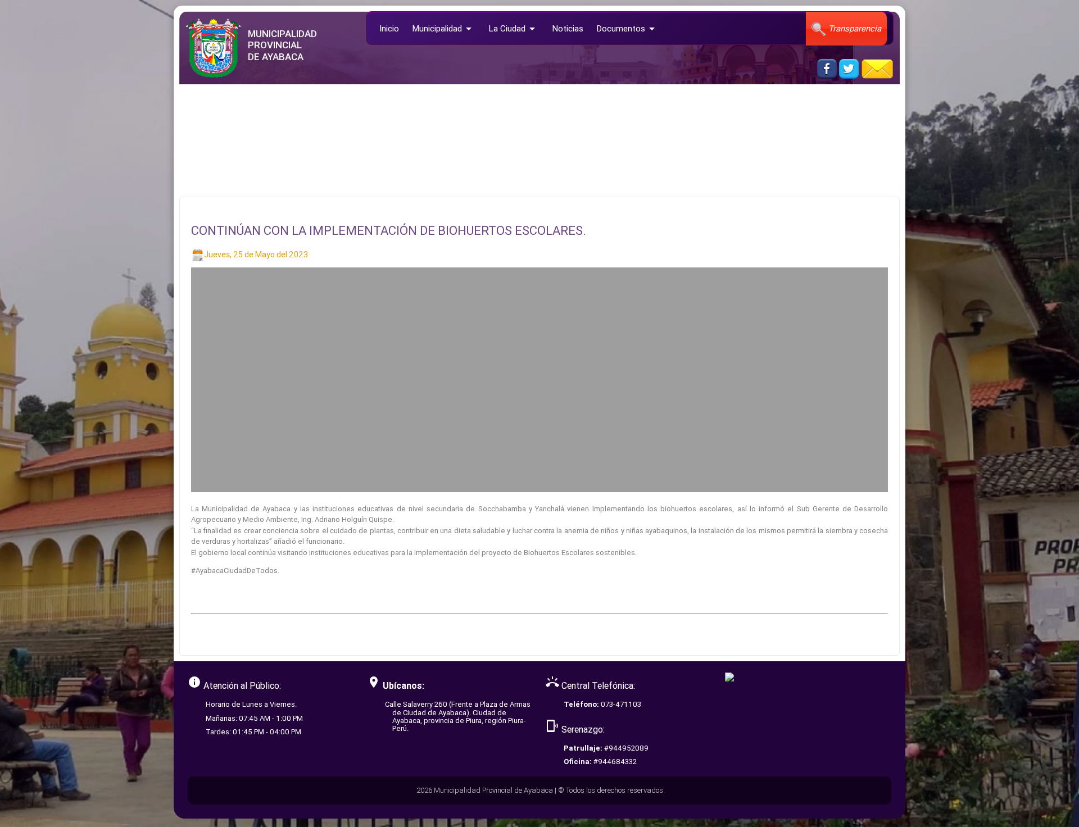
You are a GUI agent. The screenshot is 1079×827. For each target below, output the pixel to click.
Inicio (389, 28)
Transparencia (853, 28)
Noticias (567, 28)
